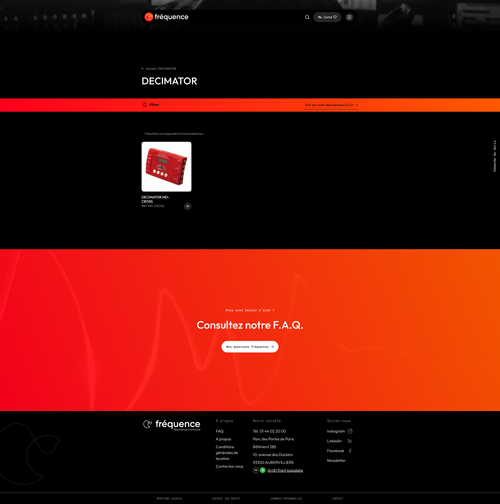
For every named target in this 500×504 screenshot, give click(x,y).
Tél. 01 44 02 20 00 (269, 431)
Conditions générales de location (227, 452)
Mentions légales (169, 498)
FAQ (219, 431)
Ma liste (325, 17)
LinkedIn (334, 440)
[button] (187, 206)
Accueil (151, 68)
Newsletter (336, 460)
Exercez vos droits (226, 498)
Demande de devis (494, 156)
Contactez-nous (229, 466)
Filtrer (154, 104)
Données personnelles (286, 498)
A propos (223, 438)
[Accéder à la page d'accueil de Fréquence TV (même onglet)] (166, 17)
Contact (337, 498)
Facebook (335, 450)
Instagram (336, 431)
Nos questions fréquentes (247, 347)
